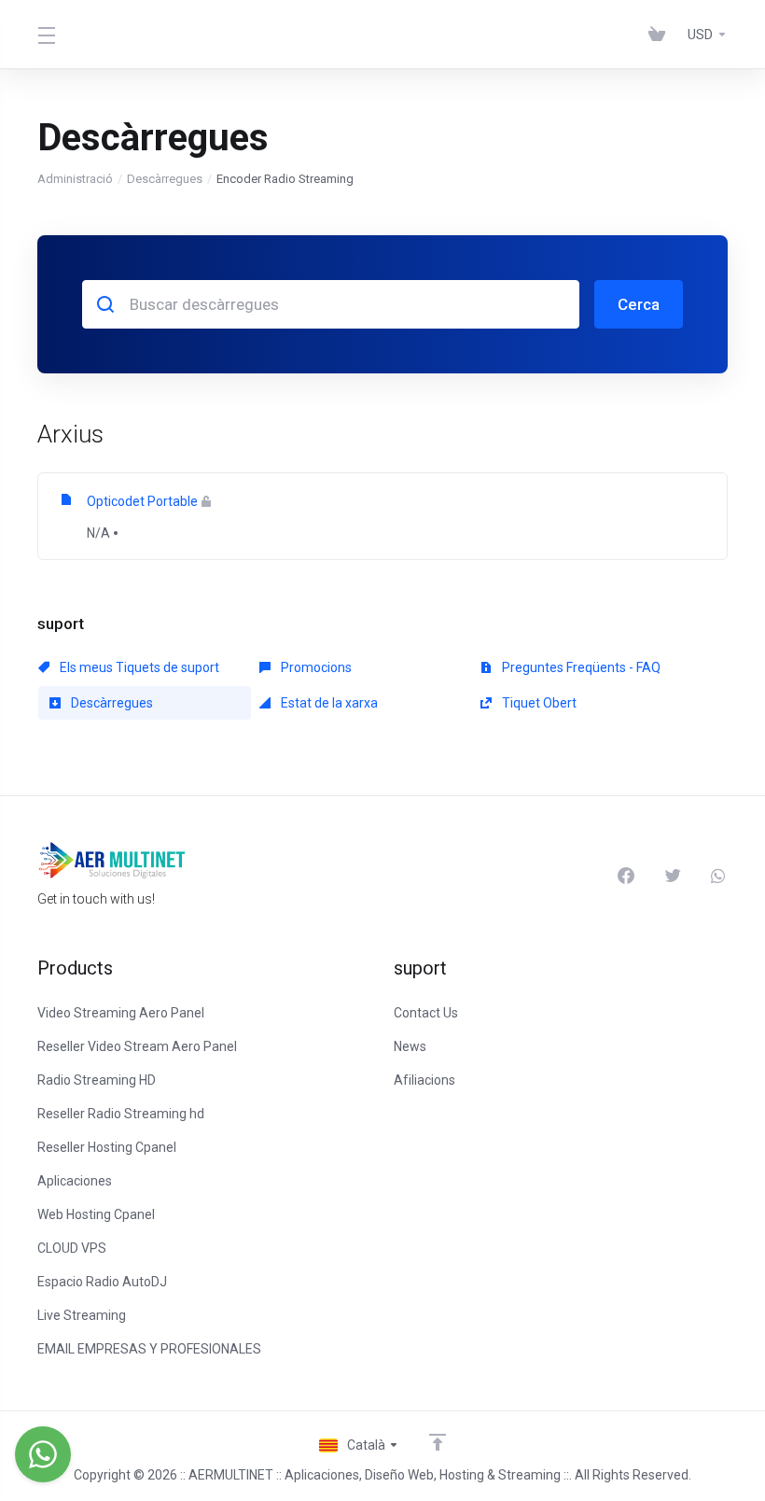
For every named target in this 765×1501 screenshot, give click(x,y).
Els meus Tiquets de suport (138, 667)
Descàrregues (164, 179)
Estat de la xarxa (328, 702)
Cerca (639, 304)
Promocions (315, 667)
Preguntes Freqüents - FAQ (580, 667)
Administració (75, 179)
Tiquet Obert (538, 702)
